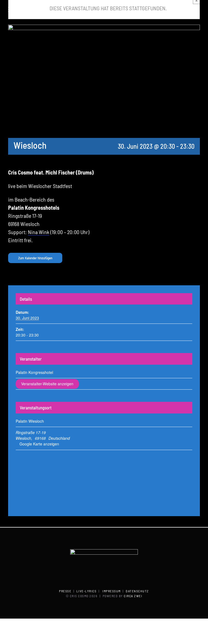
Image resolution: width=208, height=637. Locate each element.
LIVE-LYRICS (86, 591)
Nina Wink (38, 232)
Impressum (111, 591)
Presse (65, 591)
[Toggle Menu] (12, 9)
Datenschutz (137, 591)
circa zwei (133, 596)
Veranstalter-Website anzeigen (47, 383)
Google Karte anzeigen (39, 444)
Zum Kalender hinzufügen (35, 258)
